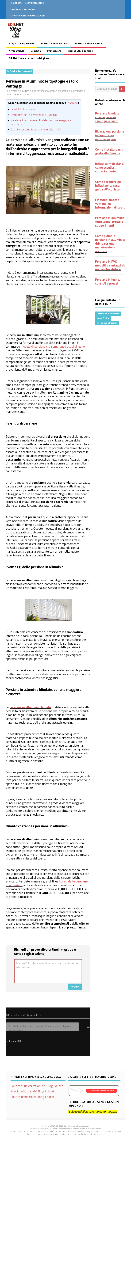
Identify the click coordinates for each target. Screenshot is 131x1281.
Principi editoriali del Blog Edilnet (32, 1091)
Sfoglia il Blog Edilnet (21, 43)
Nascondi (73, 103)
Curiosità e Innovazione (108, 313)
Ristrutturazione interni (54, 43)
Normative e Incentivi (107, 323)
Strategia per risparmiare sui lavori (28, 16)
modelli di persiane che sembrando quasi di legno (53, 347)
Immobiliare (54, 51)
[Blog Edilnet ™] (16, 40)
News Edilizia (103, 318)
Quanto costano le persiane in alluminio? (36, 129)
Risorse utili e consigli (80, 51)
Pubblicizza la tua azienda (23, 9)
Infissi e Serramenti (19, 71)
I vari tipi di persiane (23, 109)
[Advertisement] (65, 1185)
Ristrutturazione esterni (89, 43)
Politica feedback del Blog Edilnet (32, 1097)
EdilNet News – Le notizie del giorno (27, 3)
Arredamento (16, 51)
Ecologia (36, 51)
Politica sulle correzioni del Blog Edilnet (37, 1086)
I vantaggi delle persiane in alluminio (34, 115)
